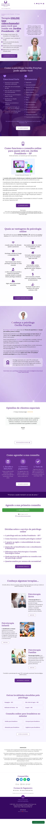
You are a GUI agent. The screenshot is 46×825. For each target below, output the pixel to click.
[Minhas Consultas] (38, 3)
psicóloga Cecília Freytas (10, 330)
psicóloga (20, 236)
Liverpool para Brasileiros (33, 721)
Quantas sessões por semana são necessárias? (23, 561)
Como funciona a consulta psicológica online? (23, 539)
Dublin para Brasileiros (11, 721)
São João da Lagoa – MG (32, 702)
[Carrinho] (41, 3)
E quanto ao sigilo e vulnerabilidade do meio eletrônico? (22, 543)
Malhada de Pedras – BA (11, 707)
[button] (43, 3)
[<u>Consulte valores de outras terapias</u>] (15, 516)
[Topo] (23, 797)
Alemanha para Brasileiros (12, 727)
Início (2, 8)
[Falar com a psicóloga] (36, 3)
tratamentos (19, 339)
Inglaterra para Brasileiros (33, 727)
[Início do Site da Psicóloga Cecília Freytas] (5, 4)
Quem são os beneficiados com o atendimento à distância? (23, 547)
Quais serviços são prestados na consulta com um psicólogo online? (23, 557)
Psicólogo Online (7, 8)
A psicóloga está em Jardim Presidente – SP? (23, 535)
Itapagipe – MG (9, 702)
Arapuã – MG (28, 707)
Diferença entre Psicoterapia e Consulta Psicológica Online (21, 552)
